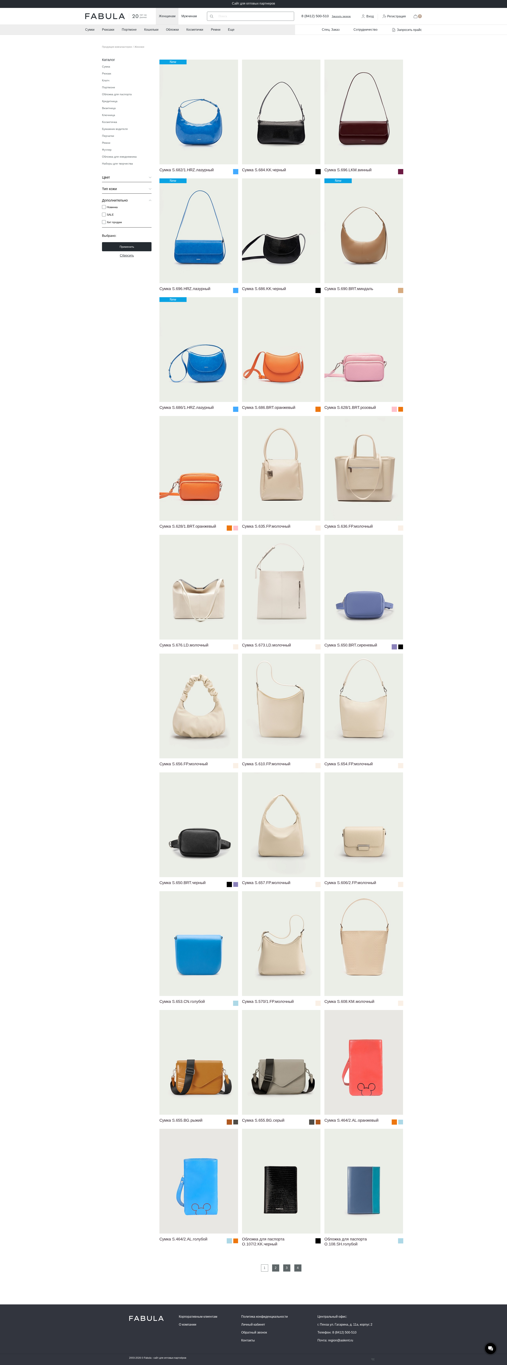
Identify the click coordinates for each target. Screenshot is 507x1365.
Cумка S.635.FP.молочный (266, 526)
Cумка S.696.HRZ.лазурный (184, 289)
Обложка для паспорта (117, 94)
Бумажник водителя (115, 128)
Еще (231, 29)
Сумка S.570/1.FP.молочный (268, 1001)
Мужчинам (189, 16)
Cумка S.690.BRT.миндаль (348, 289)
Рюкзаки (108, 29)
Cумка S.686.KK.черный (264, 289)
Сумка (106, 66)
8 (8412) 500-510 (315, 16)
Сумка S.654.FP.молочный (348, 764)
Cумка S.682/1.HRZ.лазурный (186, 170)
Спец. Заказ (330, 29)
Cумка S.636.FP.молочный (348, 526)
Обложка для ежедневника (119, 156)
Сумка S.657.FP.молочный (266, 882)
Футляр (107, 149)
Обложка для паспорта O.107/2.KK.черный (263, 1240)
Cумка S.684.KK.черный (264, 170)
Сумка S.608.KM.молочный (349, 1001)
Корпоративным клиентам (198, 1316)
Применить (127, 246)
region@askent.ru (340, 1340)
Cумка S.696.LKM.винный (348, 170)
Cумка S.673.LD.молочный (266, 645)
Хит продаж (114, 222)
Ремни (215, 29)
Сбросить (127, 255)
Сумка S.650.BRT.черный (182, 882)
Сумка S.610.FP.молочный (266, 764)
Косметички (194, 29)
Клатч (105, 80)
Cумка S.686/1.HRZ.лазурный (186, 407)
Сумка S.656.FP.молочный (183, 764)
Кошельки (151, 29)
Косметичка (109, 122)
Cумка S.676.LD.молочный (183, 645)
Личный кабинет (253, 1324)
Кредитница (109, 101)
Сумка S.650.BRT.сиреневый (350, 645)
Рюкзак (106, 73)
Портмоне (129, 29)
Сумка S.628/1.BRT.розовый (350, 407)
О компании (187, 1324)
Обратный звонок (254, 1332)
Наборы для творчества (117, 163)
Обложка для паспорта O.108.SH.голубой (345, 1240)
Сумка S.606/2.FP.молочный (350, 882)
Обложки (172, 29)
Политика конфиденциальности (264, 1316)
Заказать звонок (341, 16)
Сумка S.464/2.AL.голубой (183, 1239)
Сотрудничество (365, 29)
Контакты (248, 1340)
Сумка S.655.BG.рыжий (180, 1120)
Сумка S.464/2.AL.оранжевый (351, 1120)
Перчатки (108, 135)
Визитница (109, 108)
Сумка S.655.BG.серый (263, 1120)
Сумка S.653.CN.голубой (182, 1001)
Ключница (108, 115)
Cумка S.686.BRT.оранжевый (268, 407)
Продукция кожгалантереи (117, 47)
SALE (110, 214)
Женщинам (167, 16)
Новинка (112, 207)
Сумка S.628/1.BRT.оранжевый (187, 526)
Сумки (89, 29)
